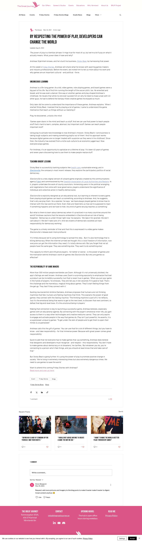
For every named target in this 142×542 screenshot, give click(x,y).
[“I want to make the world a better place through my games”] (107, 425)
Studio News (77, 15)
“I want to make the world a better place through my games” (106, 439)
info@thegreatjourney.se (58, 515)
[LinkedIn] (54, 523)
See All (121, 412)
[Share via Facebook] (31, 392)
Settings (122, 538)
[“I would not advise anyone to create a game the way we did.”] (71, 425)
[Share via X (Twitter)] (36, 392)
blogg (53, 379)
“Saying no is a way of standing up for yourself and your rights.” (35, 439)
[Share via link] (47, 392)
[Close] (139, 538)
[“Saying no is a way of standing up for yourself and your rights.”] (35, 425)
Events (32, 15)
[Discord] (63, 523)
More (97, 15)
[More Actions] (110, 485)
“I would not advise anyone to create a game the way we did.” (71, 439)
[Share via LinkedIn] (42, 392)
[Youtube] (59, 523)
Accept (132, 538)
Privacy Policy (88, 538)
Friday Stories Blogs (61, 15)
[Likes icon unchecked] (36, 497)
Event (33, 379)
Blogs (89, 15)
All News (22, 15)
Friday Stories (44, 15)
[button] (120, 15)
